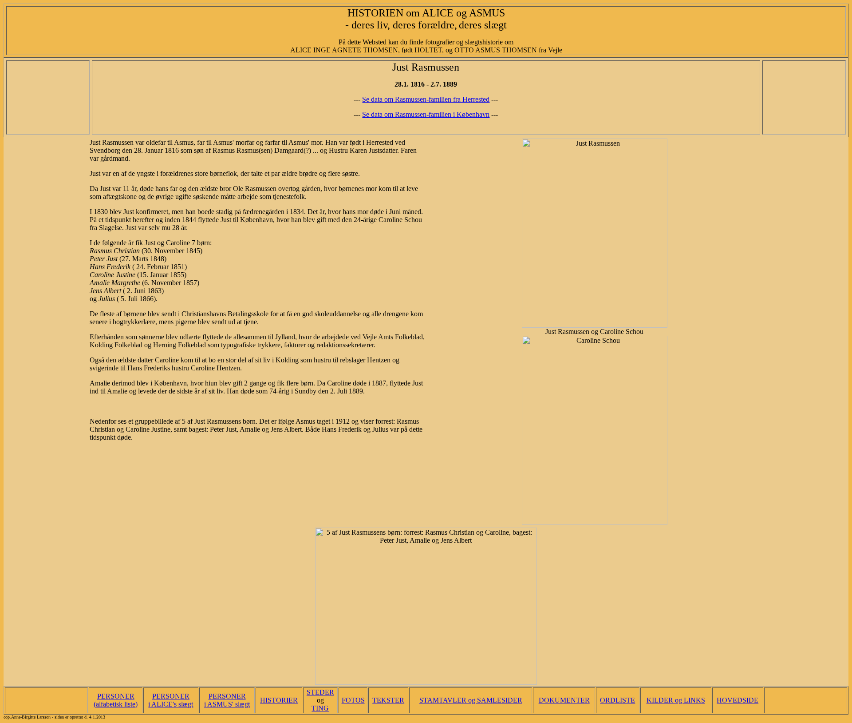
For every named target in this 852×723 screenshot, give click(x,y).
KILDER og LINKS (676, 700)
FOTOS (353, 700)
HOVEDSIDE (737, 700)
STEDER (320, 692)
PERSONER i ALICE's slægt (170, 700)
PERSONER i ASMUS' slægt (227, 700)
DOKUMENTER (564, 700)
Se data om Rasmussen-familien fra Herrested (425, 99)
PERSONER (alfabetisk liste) (116, 700)
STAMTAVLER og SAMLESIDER (470, 700)
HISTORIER (279, 700)
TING (320, 708)
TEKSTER (388, 700)
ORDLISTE (617, 700)
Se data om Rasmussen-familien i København (425, 114)
